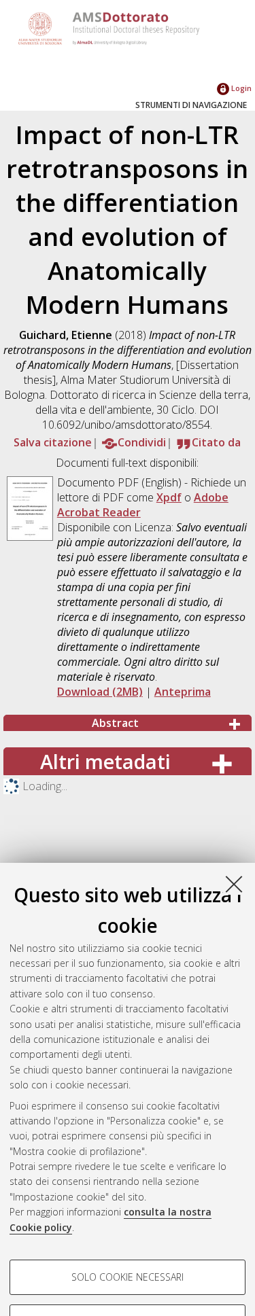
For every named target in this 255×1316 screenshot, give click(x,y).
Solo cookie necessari (127, 1276)
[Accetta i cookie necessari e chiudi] (234, 884)
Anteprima (182, 691)
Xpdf (169, 497)
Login (240, 88)
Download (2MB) (100, 691)
